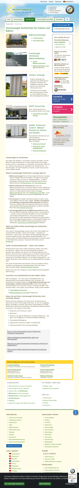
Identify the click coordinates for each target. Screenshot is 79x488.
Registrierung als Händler (51, 388)
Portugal (14, 471)
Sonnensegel (18, 19)
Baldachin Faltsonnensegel (53, 444)
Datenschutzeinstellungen (17, 442)
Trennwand (48, 437)
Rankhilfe (59, 19)
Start (8, 19)
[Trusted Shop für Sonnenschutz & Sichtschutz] (60, 90)
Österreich (15, 456)
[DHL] (57, 74)
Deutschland (69, 1)
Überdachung (49, 439)
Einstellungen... (70, 483)
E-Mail (60, 47)
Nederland (15, 466)
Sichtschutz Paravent (39, 144)
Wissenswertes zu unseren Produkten (20, 386)
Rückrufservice (60, 44)
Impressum (58, 1)
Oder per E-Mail (50, 459)
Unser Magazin (49, 417)
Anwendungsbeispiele (39, 150)
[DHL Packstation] (64, 74)
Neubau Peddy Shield (50, 400)
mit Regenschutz (38, 38)
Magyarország (16, 468)
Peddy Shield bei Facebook (53, 461)
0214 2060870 (59, 42)
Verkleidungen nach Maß (37, 192)
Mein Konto (44, 1)
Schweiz (14, 459)
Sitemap (11, 432)
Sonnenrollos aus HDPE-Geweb (27, 222)
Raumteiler (48, 434)
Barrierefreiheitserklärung (17, 439)
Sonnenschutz (49, 429)
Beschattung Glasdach (52, 446)
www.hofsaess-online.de (52, 470)
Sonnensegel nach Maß (45, 19)
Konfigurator (9, 241)
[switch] (73, 481)
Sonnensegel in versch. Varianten (19, 388)
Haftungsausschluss (15, 420)
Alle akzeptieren (45, 483)
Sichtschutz (30, 19)
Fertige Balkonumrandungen (18, 290)
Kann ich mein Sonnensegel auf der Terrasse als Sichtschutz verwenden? (23, 332)
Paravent (47, 422)
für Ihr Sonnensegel (18, 393)
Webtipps (11, 400)
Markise (47, 420)
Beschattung (48, 432)
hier (13, 271)
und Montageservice (20, 396)
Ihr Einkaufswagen (60, 25)
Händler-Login (47, 386)
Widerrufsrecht (13, 427)
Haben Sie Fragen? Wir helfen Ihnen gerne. (22, 403)
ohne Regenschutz (38, 40)
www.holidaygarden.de (52, 467)
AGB (10, 425)
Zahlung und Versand (15, 417)
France (14, 463)
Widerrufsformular (14, 429)
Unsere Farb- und (18, 391)
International (16, 461)
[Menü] (76, 469)
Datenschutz (13, 422)
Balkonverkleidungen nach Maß (19, 292)
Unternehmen (47, 398)
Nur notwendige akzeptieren (14, 483)
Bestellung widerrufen (14, 446)
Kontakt (51, 1)
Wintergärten (49, 442)
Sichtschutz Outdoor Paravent (29, 267)
